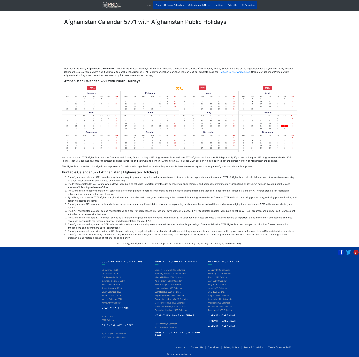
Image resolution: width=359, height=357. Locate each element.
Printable (232, 5)
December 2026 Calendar (220, 310)
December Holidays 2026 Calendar (171, 310)
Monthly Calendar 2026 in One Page (178, 334)
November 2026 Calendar (220, 306)
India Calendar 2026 (111, 284)
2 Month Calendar (222, 315)
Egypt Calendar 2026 (111, 292)
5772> (268, 88)
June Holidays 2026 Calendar (168, 288)
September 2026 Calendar (220, 299)
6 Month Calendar (222, 326)
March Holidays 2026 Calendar (169, 277)
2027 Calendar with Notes (114, 337)
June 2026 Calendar (217, 288)
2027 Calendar (108, 320)
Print (202, 87)
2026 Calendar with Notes (114, 333)
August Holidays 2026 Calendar (169, 295)
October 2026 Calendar (219, 303)
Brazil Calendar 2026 (111, 277)
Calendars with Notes (199, 5)
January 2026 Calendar (219, 270)
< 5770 (91, 88)
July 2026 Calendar (217, 292)
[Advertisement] (16, 87)
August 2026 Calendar (218, 295)
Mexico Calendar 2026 (112, 299)
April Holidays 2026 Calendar (168, 281)
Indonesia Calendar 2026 (113, 281)
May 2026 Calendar (217, 284)
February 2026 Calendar (219, 273)
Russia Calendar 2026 (112, 288)
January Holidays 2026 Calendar (170, 270)
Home (149, 5)
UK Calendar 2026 (110, 273)
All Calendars (248, 5)
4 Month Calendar (222, 320)
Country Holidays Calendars (170, 5)
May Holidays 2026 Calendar (168, 284)
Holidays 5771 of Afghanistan (234, 71)
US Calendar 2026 (110, 270)
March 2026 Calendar (218, 277)
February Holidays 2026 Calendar (170, 273)
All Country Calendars (111, 303)
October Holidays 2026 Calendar (170, 303)
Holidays (219, 5)
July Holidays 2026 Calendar (168, 292)
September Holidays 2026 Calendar (171, 299)
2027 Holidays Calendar (166, 327)
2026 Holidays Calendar (166, 323)
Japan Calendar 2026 (112, 295)
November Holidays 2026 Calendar (171, 306)
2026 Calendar (108, 316)
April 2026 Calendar (217, 281)
